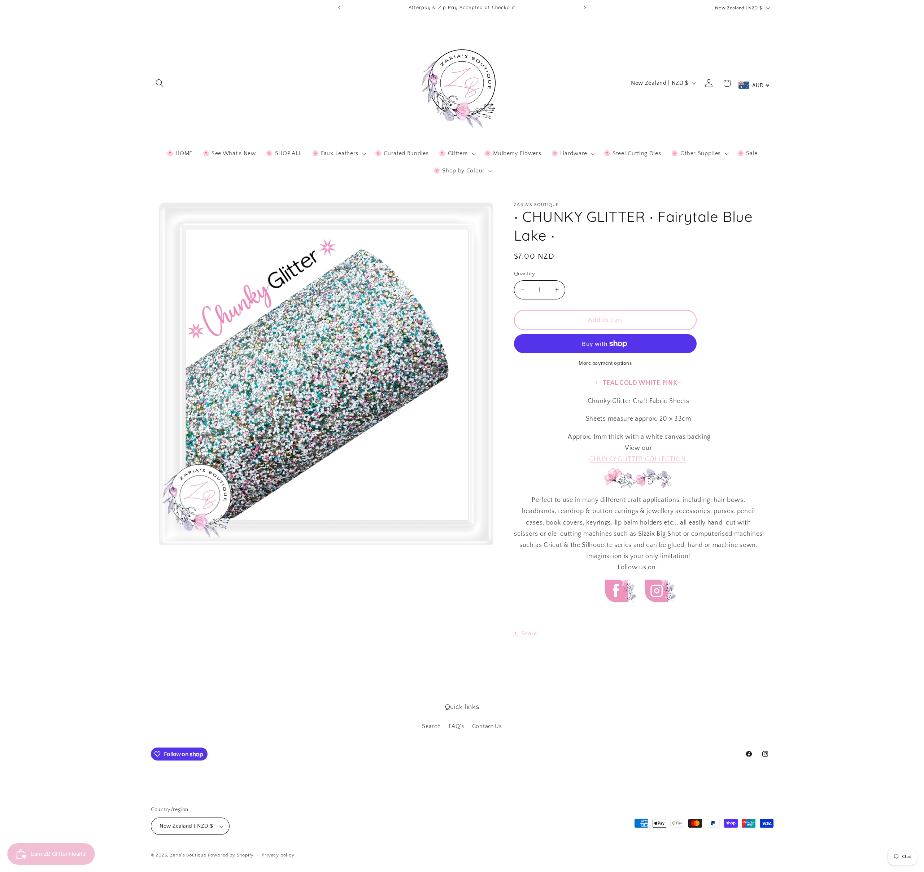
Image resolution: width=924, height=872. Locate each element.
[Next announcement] (585, 8)
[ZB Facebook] (619, 609)
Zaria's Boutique (188, 855)
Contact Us (487, 726)
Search (431, 726)
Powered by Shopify (231, 855)
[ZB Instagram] (659, 609)
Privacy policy (278, 855)
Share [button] (529, 633)
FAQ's (456, 726)
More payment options (605, 363)
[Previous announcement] (339, 8)
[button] (160, 83)
